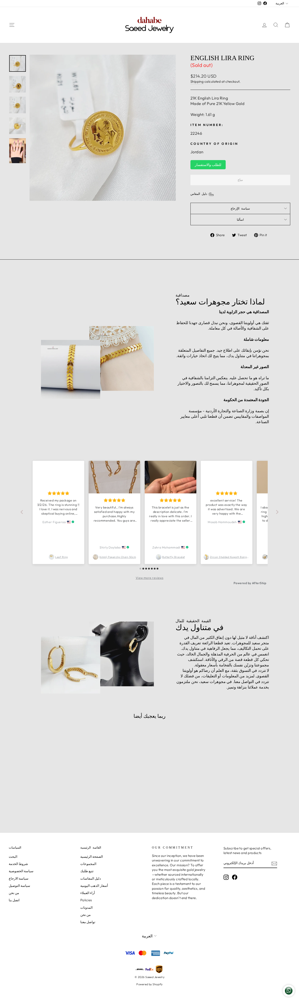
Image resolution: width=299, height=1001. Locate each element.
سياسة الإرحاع (240, 208)
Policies (86, 900)
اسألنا (240, 220)
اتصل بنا (14, 900)
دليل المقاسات (90, 878)
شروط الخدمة (18, 864)
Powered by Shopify (149, 984)
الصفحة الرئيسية (91, 856)
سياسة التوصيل (19, 886)
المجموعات (88, 864)
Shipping (197, 81)
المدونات (86, 907)
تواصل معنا (87, 922)
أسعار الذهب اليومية (94, 886)
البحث (13, 856)
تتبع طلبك (86, 871)
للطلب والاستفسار (208, 164)
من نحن (14, 893)
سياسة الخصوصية (21, 871)
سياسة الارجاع (18, 878)
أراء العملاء (87, 893)
